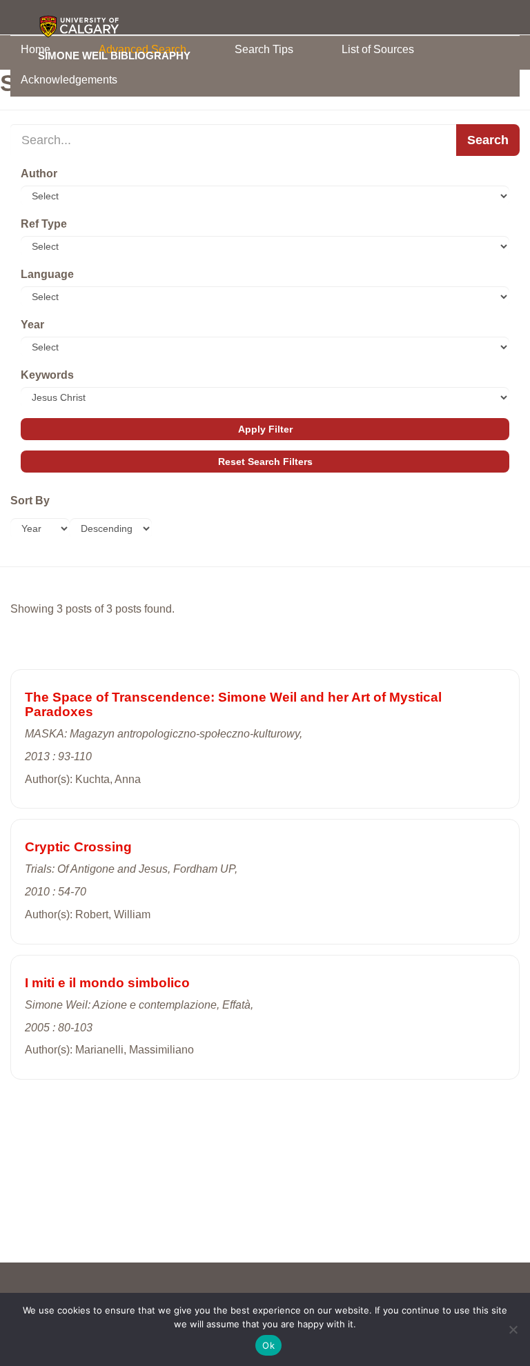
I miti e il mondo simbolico (107, 983)
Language (47, 274)
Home (35, 49)
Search (488, 140)
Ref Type (44, 224)
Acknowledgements (69, 80)
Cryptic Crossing (78, 847)
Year (32, 324)
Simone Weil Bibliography (114, 55)
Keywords (47, 375)
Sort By (30, 500)
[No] (513, 1329)
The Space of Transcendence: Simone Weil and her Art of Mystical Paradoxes (233, 704)
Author (39, 173)
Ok (268, 1345)
